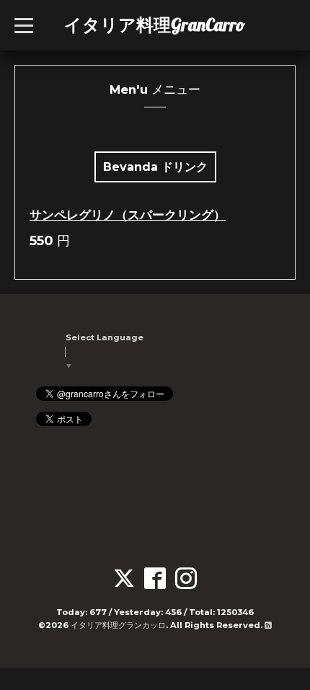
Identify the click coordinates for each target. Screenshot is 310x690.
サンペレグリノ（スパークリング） (128, 215)
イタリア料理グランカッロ (118, 625)
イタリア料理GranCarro (154, 24)
